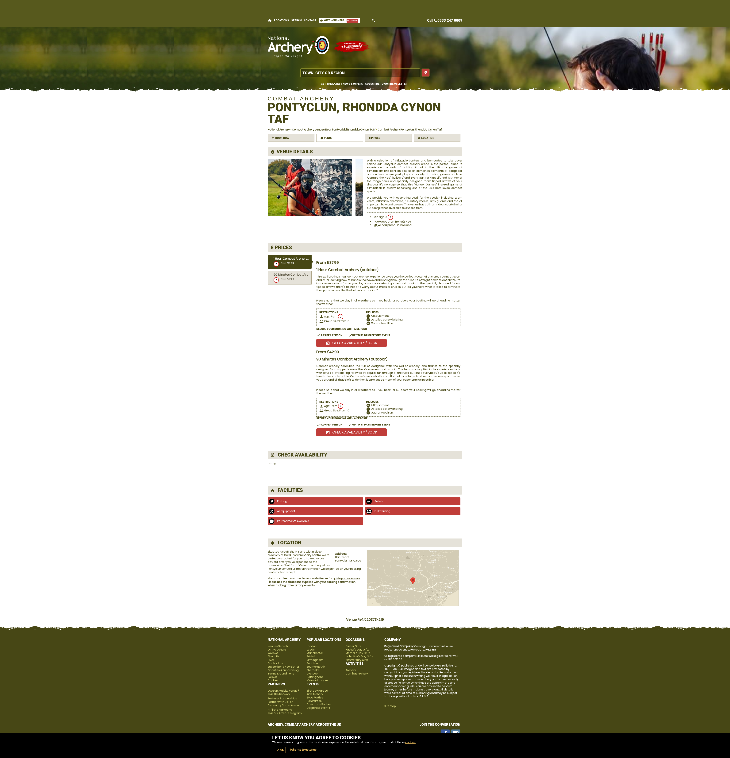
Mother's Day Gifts (358, 653)
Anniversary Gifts (357, 660)
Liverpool (312, 673)
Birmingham (315, 660)
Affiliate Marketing (285, 711)
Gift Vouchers (338, 20)
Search (296, 20)
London (312, 646)
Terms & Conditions (281, 673)
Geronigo (352, 46)
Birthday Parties (317, 691)
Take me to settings (303, 750)
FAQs (271, 660)
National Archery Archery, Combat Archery (298, 46)
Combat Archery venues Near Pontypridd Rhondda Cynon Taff (333, 129)
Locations (281, 20)
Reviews (273, 653)
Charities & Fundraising (283, 670)
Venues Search (278, 646)
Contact (310, 20)
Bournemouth (316, 667)
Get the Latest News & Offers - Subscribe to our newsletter (364, 83)
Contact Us (275, 663)
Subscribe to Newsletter (283, 667)
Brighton (312, 663)
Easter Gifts (353, 646)
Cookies (273, 680)
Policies (273, 677)
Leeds (311, 649)
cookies (410, 742)
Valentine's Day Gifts (359, 656)
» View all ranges (317, 680)
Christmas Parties (319, 704)
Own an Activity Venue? (283, 692)
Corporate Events (318, 708)
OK (280, 750)
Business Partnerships (283, 702)
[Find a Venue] (360, 72)
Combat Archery (357, 673)
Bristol (311, 656)
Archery (351, 670)
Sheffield (313, 670)
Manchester (315, 653)
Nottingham (315, 677)
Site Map (390, 706)
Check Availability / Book (351, 342)
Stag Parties (315, 697)
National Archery (279, 129)
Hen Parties (314, 701)
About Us (273, 656)
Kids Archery (315, 694)
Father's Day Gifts (357, 649)
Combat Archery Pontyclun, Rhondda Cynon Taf (410, 129)
